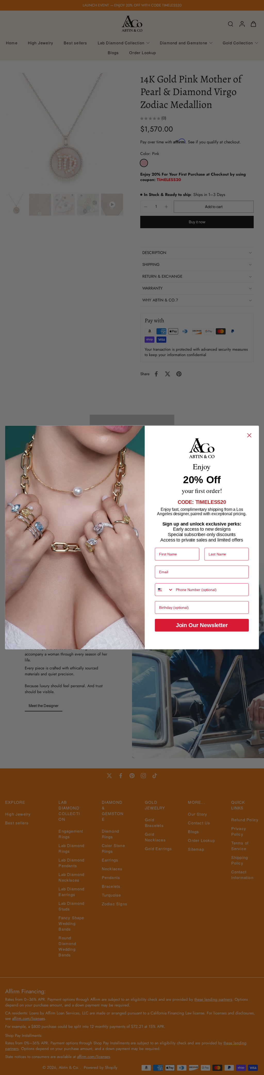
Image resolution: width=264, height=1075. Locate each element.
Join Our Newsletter (202, 625)
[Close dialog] (249, 435)
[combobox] (164, 590)
